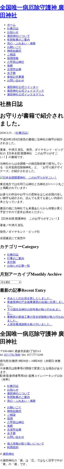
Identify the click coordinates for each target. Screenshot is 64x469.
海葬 (10, 425)
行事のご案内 (15, 258)
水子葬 (11, 433)
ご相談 (11, 414)
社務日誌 (21, 132)
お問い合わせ (15, 437)
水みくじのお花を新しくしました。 (30, 298)
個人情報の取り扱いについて (25, 443)
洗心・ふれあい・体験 (21, 400)
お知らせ (12, 389)
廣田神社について (18, 393)
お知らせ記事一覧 (18, 265)
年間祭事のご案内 (18, 397)
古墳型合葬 (14, 429)
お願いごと (14, 407)
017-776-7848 (12, 354)
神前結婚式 (14, 411)
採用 (10, 418)
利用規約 (12, 447)
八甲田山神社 (15, 422)
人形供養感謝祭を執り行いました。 (30, 324)
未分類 (11, 262)
